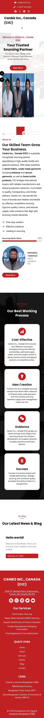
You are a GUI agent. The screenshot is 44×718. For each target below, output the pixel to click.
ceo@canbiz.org (24, 2)
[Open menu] (22, 28)
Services (22, 656)
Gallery (22, 660)
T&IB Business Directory (22, 686)
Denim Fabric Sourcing (22, 614)
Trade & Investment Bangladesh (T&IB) (22, 682)
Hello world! (15, 537)
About (22, 651)
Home (22, 647)
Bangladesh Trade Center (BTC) (22, 690)
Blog (22, 664)
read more (18, 68)
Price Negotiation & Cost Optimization (22, 633)
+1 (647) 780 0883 (24, 7)
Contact (22, 668)
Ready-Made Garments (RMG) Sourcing (22, 618)
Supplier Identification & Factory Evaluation (22, 622)
